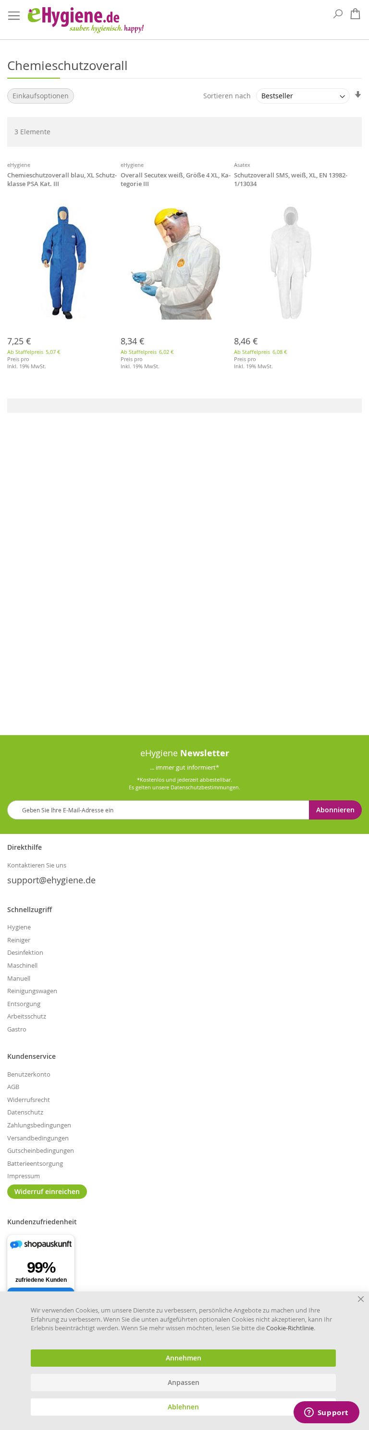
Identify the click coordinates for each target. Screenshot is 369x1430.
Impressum (23, 1176)
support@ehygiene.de (51, 880)
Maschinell (22, 965)
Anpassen (183, 1382)
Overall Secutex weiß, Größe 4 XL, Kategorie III (176, 179)
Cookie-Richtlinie (290, 1328)
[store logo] (85, 20)
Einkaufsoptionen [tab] (40, 95)
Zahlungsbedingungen (39, 1125)
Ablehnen (183, 1407)
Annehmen (183, 1358)
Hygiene (19, 927)
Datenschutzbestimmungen (205, 787)
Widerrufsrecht (28, 1099)
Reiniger (18, 940)
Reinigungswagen (32, 990)
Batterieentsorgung (35, 1163)
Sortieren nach (227, 95)
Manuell (18, 978)
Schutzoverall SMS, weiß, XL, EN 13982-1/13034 (290, 179)
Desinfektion (25, 952)
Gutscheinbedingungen (40, 1150)
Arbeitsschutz (26, 1016)
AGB (13, 1086)
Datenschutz (25, 1112)
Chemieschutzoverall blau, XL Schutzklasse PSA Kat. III (62, 179)
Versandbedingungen (38, 1138)
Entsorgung (23, 1003)
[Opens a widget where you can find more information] (326, 1413)
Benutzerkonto (28, 1074)
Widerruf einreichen (47, 1191)
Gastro (16, 1029)
